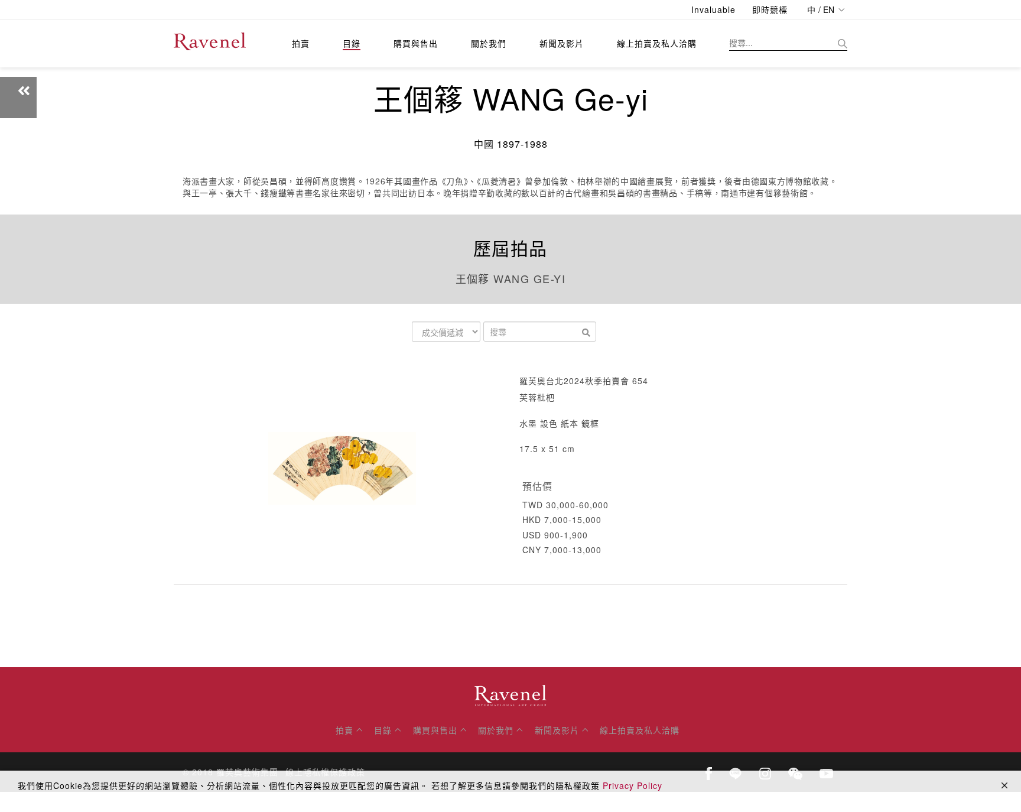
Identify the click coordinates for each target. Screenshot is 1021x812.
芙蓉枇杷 (537, 397)
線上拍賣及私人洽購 (657, 43)
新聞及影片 (561, 43)
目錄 (351, 43)
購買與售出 (416, 43)
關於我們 (488, 43)
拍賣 (301, 43)
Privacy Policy (632, 785)
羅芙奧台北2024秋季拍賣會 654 (583, 380)
